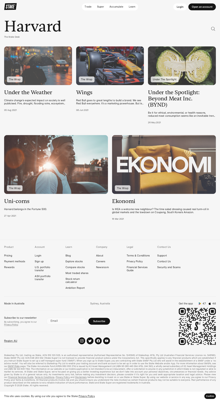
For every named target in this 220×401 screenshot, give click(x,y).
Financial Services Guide (137, 269)
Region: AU (10, 340)
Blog (68, 255)
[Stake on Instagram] (81, 340)
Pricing (8, 255)
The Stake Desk (12, 37)
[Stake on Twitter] (90, 340)
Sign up (39, 261)
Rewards (9, 267)
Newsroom (102, 267)
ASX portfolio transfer (43, 278)
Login (180, 7)
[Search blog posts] (213, 29)
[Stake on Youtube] (106, 340)
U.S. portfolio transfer (42, 269)
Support (162, 255)
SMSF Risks (14, 366)
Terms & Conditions (138, 255)
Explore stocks (74, 261)
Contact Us (164, 261)
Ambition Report (75, 288)
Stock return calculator (72, 280)
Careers (100, 261)
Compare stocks (75, 267)
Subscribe (99, 321)
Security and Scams (168, 267)
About (99, 255)
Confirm (210, 396)
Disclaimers (81, 377)
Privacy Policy (135, 261)
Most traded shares (77, 273)
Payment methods (14, 261)
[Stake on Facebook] (98, 340)
